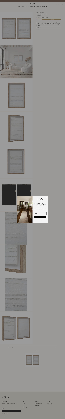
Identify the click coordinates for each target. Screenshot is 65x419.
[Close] (47, 197)
